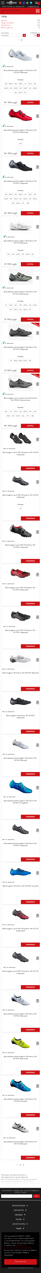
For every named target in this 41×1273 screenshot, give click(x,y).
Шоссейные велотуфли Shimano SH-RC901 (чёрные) (20, 845)
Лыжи (18, 1229)
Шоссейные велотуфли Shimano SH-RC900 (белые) (20, 1015)
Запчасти (19, 1210)
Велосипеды (18, 1206)
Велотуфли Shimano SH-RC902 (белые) (20, 673)
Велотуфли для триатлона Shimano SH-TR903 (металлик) (20, 399)
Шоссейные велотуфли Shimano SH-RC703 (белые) (20, 242)
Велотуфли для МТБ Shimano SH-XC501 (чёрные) (20, 454)
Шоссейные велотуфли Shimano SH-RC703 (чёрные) (20, 348)
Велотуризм (7, 28)
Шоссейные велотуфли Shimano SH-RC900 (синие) (20, 1100)
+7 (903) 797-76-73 (33, 7)
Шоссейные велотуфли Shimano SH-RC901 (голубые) (20, 802)
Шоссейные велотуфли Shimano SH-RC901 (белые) (20, 759)
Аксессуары (19, 1224)
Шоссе (4, 20)
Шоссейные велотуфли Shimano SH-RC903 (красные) (20, 131)
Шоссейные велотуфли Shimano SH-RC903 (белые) (20, 72)
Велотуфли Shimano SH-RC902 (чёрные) (20, 717)
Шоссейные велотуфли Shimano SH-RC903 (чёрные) (20, 182)
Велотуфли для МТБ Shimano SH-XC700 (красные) (20, 589)
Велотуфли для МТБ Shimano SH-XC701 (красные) (20, 930)
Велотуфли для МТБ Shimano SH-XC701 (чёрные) (20, 972)
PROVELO (11, 3)
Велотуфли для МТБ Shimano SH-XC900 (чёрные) (20, 546)
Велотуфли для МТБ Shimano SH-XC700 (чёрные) (20, 632)
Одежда (19, 1215)
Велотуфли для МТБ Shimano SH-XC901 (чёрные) (20, 496)
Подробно (30, 468)
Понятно (20, 1262)
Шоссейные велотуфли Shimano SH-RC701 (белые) (20, 1143)
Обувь (19, 1219)
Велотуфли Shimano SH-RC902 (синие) (20, 886)
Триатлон (5, 25)
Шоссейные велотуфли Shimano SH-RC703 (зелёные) (20, 293)
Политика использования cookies (20, 1267)
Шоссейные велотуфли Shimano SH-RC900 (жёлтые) (20, 1058)
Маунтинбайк (7, 23)
